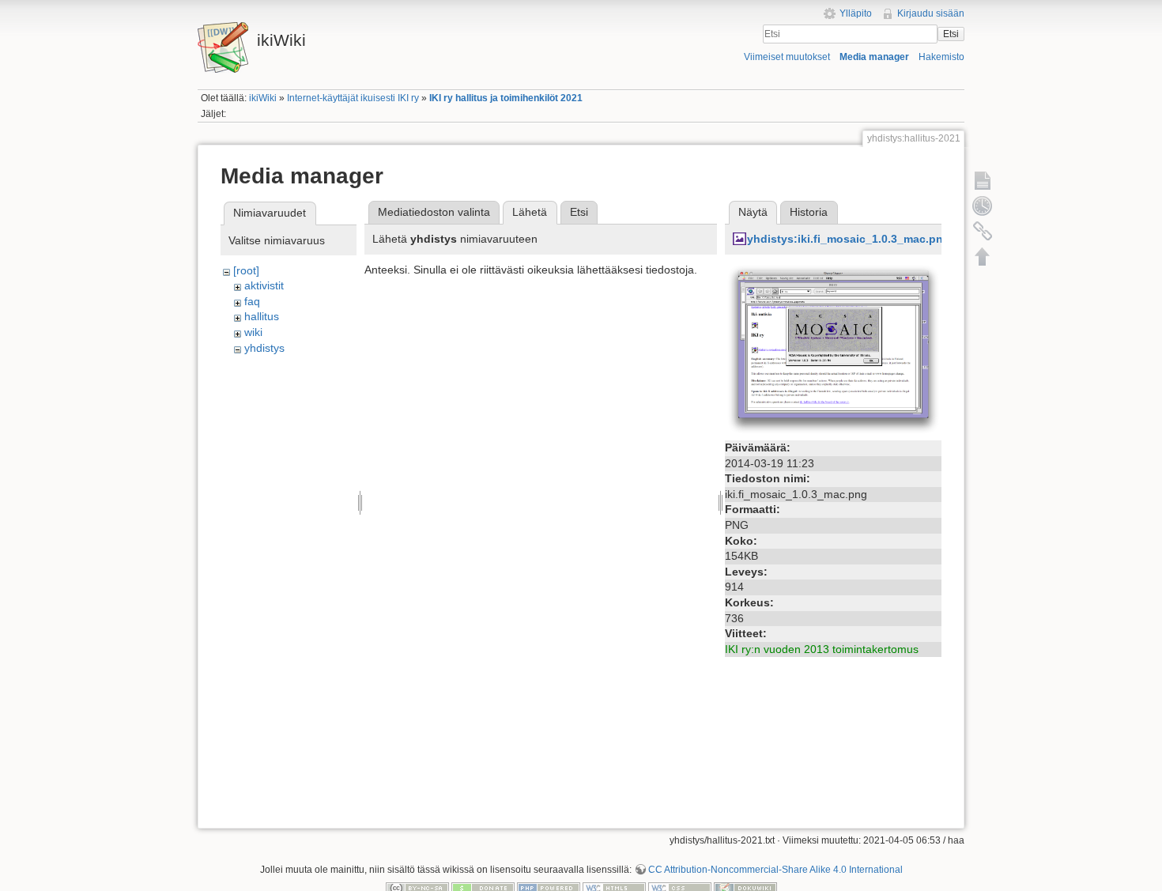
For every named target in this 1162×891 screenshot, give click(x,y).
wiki (253, 332)
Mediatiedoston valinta (434, 212)
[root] (246, 270)
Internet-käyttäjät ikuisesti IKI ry (353, 98)
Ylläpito (855, 13)
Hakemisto (941, 56)
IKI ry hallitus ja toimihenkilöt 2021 (506, 98)
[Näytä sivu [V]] (982, 180)
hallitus (261, 316)
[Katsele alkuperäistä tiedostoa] (833, 348)
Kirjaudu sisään (930, 13)
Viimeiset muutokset (787, 56)
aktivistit (264, 285)
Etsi (951, 34)
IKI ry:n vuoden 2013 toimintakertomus (822, 649)
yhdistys (264, 348)
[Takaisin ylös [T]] (982, 256)
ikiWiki (263, 98)
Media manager (874, 56)
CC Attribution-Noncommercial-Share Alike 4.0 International (775, 869)
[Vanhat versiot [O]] (982, 205)
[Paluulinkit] (982, 231)
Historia (809, 212)
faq (252, 301)
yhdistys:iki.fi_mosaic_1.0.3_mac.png (848, 238)
